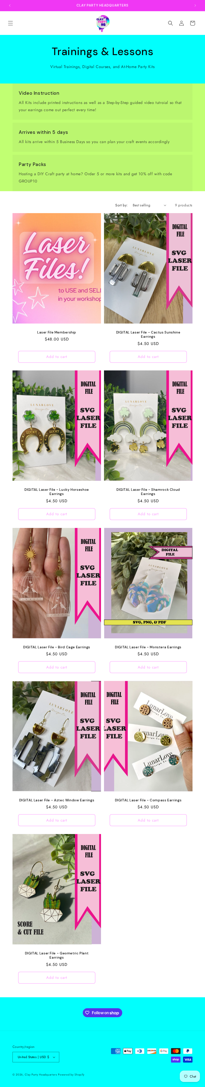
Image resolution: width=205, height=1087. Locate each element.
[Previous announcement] (9, 5)
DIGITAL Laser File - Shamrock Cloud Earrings (148, 492)
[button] (10, 23)
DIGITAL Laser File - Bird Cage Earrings (56, 647)
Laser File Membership (56, 332)
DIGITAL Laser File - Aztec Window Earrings (56, 800)
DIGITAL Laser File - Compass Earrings (148, 800)
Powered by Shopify (71, 1075)
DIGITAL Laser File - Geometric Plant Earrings (57, 955)
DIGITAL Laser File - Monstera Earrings (148, 647)
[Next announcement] (195, 5)
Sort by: (121, 205)
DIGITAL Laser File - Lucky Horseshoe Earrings (56, 492)
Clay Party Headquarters (41, 1075)
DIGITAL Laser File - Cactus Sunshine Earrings (148, 334)
